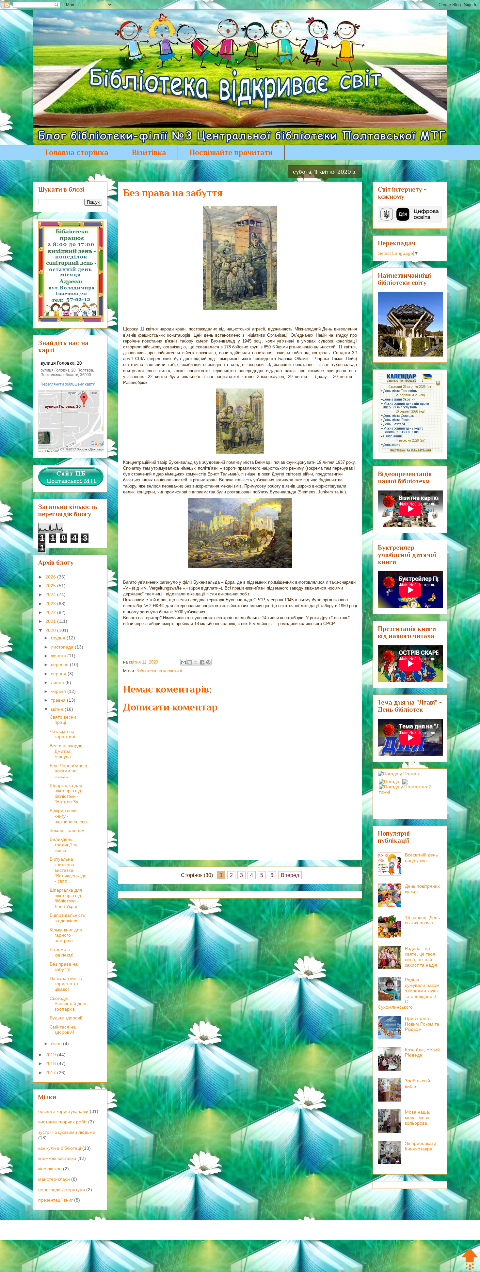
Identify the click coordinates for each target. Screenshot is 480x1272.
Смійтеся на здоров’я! (63, 1029)
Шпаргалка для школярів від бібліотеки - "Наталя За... (66, 793)
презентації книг (55, 1200)
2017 (51, 1072)
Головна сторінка (76, 152)
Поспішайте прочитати (231, 152)
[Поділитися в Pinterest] (208, 662)
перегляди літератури (61, 1189)
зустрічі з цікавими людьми (66, 1132)
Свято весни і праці (64, 719)
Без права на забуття (64, 966)
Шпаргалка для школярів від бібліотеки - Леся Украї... (66, 898)
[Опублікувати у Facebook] (202, 662)
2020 (51, 630)
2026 (51, 576)
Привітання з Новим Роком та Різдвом (422, 1024)
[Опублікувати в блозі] (189, 662)
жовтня (59, 655)
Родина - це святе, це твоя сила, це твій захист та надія (421, 956)
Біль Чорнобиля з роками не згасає (68, 771)
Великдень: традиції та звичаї (64, 845)
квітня (58, 709)
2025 (51, 585)
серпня (59, 673)
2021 (51, 621)
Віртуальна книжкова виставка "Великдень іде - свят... (68, 870)
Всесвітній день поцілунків (421, 857)
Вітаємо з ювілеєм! (61, 952)
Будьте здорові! (66, 1017)
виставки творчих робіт (62, 1121)
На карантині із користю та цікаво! (66, 984)
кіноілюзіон (50, 1168)
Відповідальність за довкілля (67, 918)
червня (59, 691)
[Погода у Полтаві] (399, 773)
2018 (51, 1063)
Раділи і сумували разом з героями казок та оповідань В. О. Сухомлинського (409, 993)
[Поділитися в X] (196, 662)
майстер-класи (54, 1179)
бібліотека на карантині (159, 670)
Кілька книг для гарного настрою (66, 935)
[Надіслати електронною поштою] (183, 662)
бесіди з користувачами (63, 1111)
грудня (59, 637)
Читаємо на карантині (62, 734)
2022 (51, 612)
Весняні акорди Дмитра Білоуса (66, 751)
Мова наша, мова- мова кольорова (417, 1117)
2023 (51, 603)
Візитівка (149, 152)
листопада (63, 647)
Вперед (290, 875)
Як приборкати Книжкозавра (420, 1146)
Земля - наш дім (67, 830)
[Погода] (392, 779)
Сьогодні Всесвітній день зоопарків (69, 1004)
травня (59, 700)
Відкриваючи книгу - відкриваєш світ (68, 816)
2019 (51, 1054)
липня (58, 682)
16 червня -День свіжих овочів (422, 920)
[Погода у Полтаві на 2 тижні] (410, 787)
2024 (51, 594)
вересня (60, 664)
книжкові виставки (57, 1158)
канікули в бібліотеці (59, 1148)
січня (57, 1043)
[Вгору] (469, 1259)
